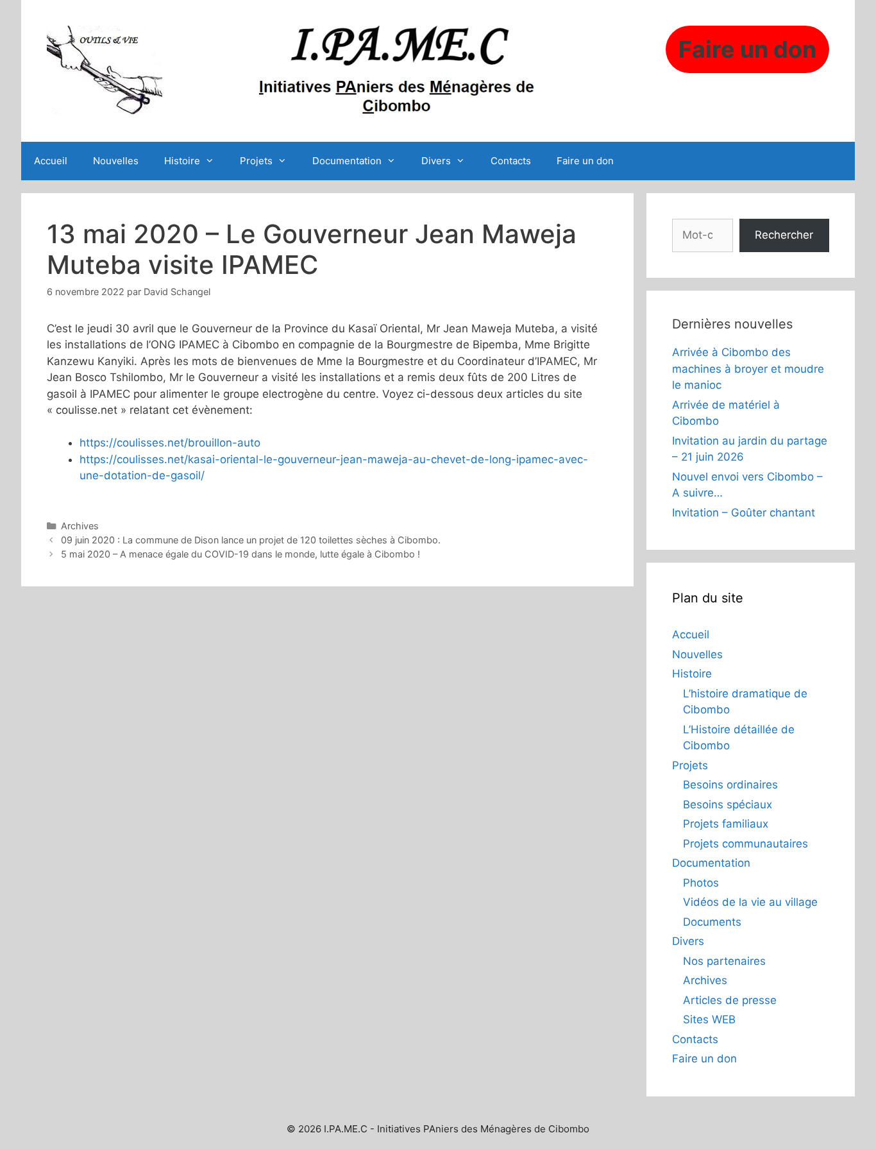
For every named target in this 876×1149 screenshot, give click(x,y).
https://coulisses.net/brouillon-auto (170, 442)
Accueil (50, 161)
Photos (701, 882)
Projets (256, 161)
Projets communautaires (745, 843)
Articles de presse (730, 1000)
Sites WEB (709, 1019)
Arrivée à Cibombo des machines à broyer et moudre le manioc (748, 368)
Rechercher (784, 234)
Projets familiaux (725, 823)
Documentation (347, 161)
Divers (436, 161)
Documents (712, 921)
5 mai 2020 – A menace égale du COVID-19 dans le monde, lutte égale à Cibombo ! (240, 554)
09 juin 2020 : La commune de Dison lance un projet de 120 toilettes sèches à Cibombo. (251, 539)
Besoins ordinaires (730, 784)
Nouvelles (116, 161)
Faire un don (585, 161)
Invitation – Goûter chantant (743, 512)
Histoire (182, 161)
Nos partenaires (724, 961)
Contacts (511, 161)
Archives (80, 525)
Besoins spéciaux (727, 804)
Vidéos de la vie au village (750, 902)
